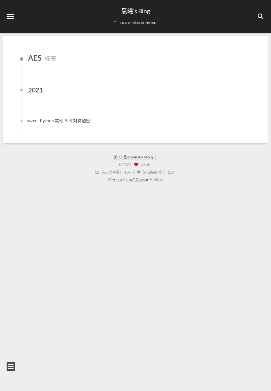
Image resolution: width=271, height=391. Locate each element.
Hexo (117, 179)
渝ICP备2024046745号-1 (135, 157)
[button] (10, 16)
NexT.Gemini (137, 179)
